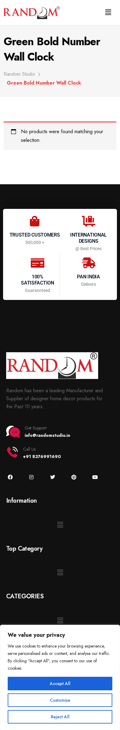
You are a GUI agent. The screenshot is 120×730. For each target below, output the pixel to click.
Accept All (60, 683)
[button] (108, 12)
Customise (60, 700)
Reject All (60, 717)
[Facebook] (10, 477)
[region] (60, 677)
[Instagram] (31, 477)
